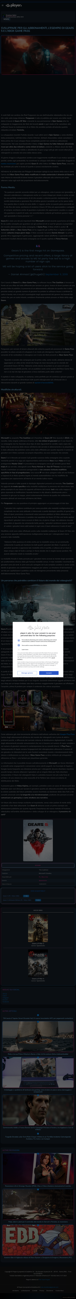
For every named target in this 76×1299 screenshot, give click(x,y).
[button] (38, 649)
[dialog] (38, 649)
